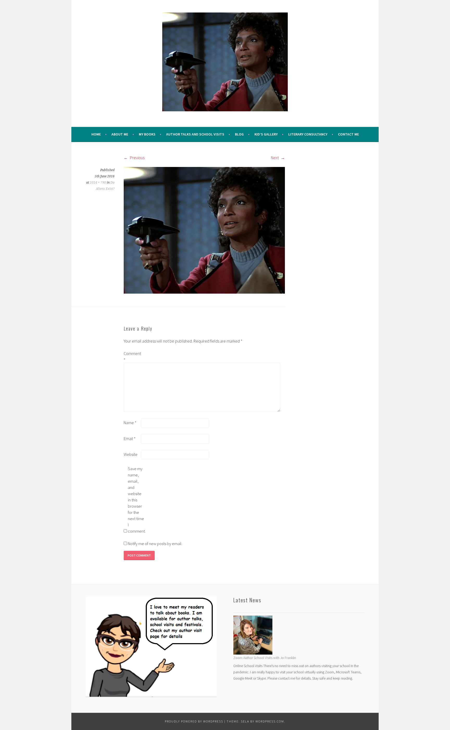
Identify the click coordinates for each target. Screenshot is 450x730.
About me (119, 134)
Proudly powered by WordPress (194, 721)
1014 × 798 (98, 182)
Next (275, 157)
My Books (147, 134)
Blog (239, 134)
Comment (132, 356)
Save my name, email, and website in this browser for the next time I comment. (136, 500)
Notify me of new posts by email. (155, 543)
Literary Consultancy (307, 134)
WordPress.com (269, 721)
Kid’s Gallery (266, 134)
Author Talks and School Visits (195, 134)
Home (96, 134)
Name (130, 422)
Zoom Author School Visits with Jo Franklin (264, 657)
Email (130, 438)
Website (131, 454)
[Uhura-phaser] (204, 229)
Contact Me (348, 134)
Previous (137, 157)
